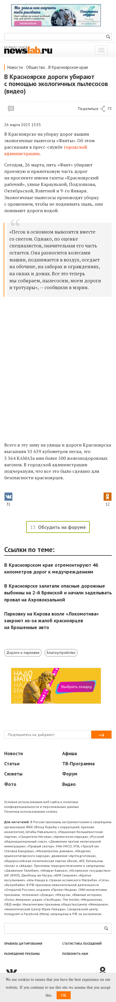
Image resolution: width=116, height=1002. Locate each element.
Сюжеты (13, 774)
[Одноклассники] (105, 971)
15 (11, 108)
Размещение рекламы (22, 954)
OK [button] (63, 995)
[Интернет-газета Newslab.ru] (28, 49)
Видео (69, 784)
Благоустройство (61, 652)
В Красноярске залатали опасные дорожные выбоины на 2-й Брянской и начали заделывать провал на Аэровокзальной (58, 593)
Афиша (69, 753)
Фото (10, 784)
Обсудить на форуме (62, 527)
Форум (69, 774)
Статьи (11, 764)
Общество (35, 67)
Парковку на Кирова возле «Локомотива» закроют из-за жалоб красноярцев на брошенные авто (51, 620)
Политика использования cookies (30, 811)
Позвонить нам (75, 954)
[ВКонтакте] (51, 971)
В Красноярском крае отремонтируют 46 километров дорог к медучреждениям (51, 568)
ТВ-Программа (78, 764)
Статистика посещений (82, 944)
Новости (15, 67)
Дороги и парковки (22, 652)
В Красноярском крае (68, 67)
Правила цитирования (23, 944)
